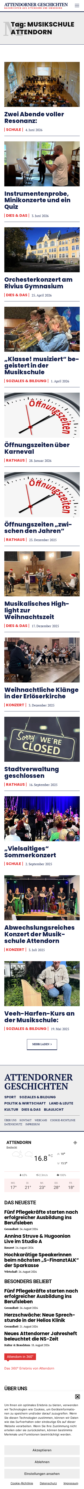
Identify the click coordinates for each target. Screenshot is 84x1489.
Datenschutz (48, 1483)
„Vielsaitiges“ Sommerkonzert (30, 851)
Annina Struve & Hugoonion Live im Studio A (37, 1239)
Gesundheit (11, 1229)
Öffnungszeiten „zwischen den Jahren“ (38, 527)
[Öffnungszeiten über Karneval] (42, 415)
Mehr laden (40, 1044)
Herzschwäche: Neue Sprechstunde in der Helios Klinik (39, 1318)
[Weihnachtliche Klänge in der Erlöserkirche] (42, 660)
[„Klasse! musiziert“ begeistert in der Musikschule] (42, 329)
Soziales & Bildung (26, 381)
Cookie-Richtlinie (22, 1483)
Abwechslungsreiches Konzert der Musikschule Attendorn (39, 934)
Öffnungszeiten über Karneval (37, 448)
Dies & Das (16, 215)
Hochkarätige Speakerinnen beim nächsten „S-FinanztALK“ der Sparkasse (41, 1260)
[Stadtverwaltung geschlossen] (42, 739)
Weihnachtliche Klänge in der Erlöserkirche (41, 693)
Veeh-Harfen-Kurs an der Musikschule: (39, 1016)
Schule (13, 130)
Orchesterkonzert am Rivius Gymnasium (38, 282)
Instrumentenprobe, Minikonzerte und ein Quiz (37, 200)
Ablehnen (42, 1462)
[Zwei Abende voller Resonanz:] (42, 84)
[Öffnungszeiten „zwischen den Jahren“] (42, 494)
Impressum (71, 1483)
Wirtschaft (10, 1272)
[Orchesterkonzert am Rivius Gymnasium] (42, 249)
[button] (77, 1397)
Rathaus (15, 460)
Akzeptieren (42, 1450)
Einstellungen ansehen (42, 1474)
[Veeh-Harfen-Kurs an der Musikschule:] (42, 983)
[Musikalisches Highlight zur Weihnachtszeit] (42, 573)
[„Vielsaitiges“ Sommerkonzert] (42, 818)
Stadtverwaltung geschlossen (31, 772)
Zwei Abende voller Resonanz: (34, 117)
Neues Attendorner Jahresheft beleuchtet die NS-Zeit (40, 1336)
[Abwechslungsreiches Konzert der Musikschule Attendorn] (42, 897)
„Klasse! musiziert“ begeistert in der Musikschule (41, 366)
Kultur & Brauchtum (17, 1345)
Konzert (15, 705)
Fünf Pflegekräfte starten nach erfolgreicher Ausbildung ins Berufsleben (41, 1217)
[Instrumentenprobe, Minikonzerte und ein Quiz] (42, 163)
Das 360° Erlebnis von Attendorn (29, 1368)
